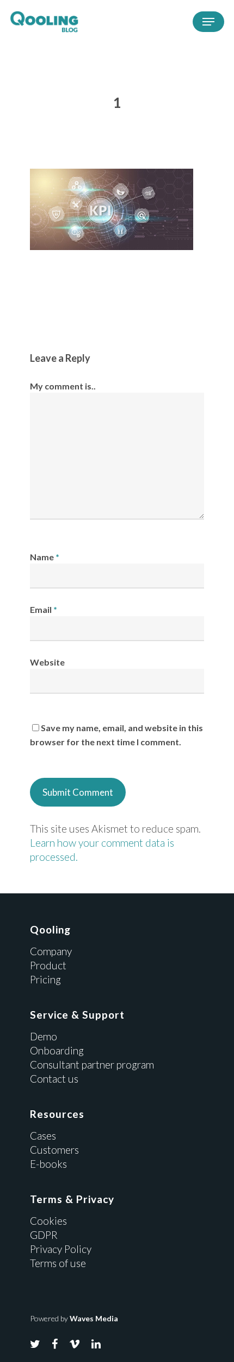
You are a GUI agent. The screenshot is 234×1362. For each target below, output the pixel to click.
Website (47, 662)
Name (44, 557)
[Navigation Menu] (208, 21)
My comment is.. (63, 386)
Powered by (74, 1318)
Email (43, 609)
